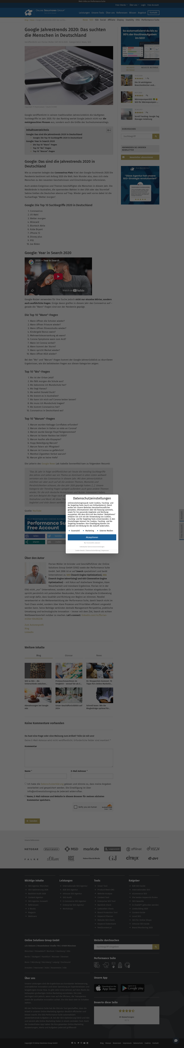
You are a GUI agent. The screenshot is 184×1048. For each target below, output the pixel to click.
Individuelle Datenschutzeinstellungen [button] (92, 547)
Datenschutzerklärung (93, 550)
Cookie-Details (80, 550)
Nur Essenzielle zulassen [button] (92, 543)
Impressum (105, 550)
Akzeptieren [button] (92, 537)
